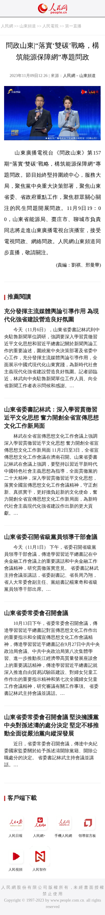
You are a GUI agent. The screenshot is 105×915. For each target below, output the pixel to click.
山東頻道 (28, 26)
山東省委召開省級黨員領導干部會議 (51, 537)
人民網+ (39, 836)
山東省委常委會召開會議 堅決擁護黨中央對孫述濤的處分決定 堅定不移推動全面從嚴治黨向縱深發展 (51, 725)
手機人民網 (63, 836)
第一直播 (73, 26)
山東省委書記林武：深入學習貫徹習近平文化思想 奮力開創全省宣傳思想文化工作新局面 (51, 417)
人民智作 (39, 869)
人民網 (7, 26)
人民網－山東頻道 (79, 75)
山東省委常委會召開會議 (36, 613)
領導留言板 (87, 836)
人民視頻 (15, 869)
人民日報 (15, 836)
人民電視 (50, 26)
